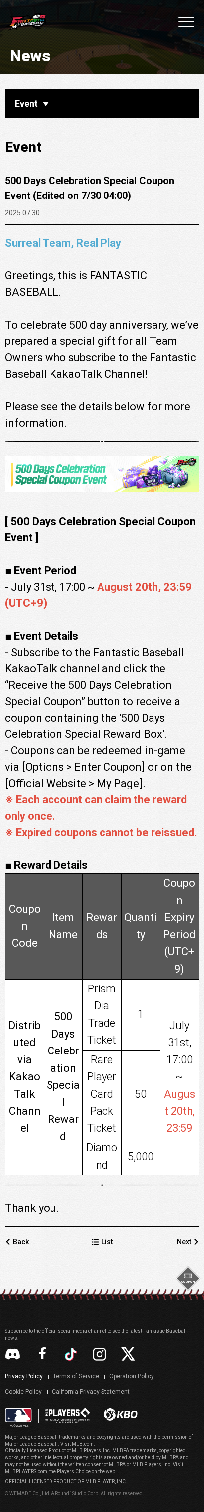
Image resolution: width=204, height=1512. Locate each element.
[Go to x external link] (128, 1354)
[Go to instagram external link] (99, 1354)
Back (21, 1242)
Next (184, 1242)
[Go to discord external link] (12, 1354)
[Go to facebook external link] (42, 1354)
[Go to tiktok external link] (71, 1354)
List (107, 1242)
